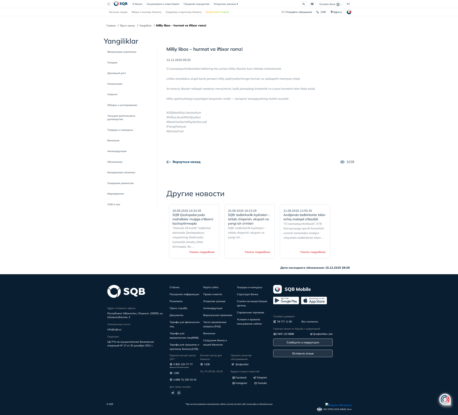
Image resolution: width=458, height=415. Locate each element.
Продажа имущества (196, 4)
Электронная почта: (119, 324)
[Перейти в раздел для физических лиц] (120, 4)
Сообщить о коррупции (303, 342)
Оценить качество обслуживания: (241, 357)
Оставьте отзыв (303, 353)
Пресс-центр (127, 25)
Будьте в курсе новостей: (245, 371)
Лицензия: (113, 336)
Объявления (114, 161)
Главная (111, 25)
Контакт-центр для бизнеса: (211, 357)
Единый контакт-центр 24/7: (183, 357)
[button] (110, 4)
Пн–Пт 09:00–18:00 (211, 371)
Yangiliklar (145, 25)
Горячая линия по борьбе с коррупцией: (297, 328)
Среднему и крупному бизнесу (184, 12)
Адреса (337, 12)
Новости (112, 94)
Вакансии (113, 140)
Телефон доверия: (284, 316)
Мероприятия (115, 193)
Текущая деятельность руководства (121, 117)
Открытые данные (226, 4)
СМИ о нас (113, 204)
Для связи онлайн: (180, 386)
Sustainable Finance (217, 12)
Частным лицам (118, 12)
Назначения (114, 83)
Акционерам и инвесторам (163, 4)
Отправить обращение (299, 12)
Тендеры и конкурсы (120, 129)
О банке (138, 4)
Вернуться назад (187, 162)
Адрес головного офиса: (121, 308)
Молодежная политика (121, 172)
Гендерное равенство (120, 183)
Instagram (241, 383)
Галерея (112, 62)
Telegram (261, 377)
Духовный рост (116, 73)
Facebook (241, 377)
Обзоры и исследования (122, 105)
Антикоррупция (116, 151)
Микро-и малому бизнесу (146, 12)
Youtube (262, 383)
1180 (323, 12)
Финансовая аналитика (121, 51)
